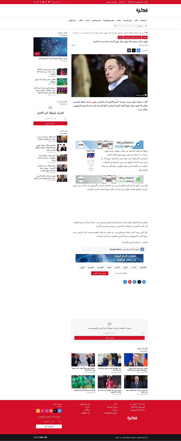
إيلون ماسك (91, 102)
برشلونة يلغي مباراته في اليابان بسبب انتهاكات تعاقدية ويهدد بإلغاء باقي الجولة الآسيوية (44, 90)
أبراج (87, 20)
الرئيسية (143, 20)
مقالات (80, 20)
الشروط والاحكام (138, 407)
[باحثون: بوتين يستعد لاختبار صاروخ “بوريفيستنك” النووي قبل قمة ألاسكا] (136, 359)
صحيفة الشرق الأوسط (132, 37)
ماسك (125, 267)
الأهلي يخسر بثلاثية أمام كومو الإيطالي (84, 390)
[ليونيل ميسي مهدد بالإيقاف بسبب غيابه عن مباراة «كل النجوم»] (109, 381)
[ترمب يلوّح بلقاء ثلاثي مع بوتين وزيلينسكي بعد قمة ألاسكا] (109, 359)
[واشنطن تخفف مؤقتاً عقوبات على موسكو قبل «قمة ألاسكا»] (83, 359)
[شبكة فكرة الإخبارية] (142, 10)
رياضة (119, 20)
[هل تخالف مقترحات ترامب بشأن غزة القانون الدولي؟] (62, 139)
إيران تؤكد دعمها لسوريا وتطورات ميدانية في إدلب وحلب (46, 158)
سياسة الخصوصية (137, 410)
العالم (130, 33)
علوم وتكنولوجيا (108, 20)
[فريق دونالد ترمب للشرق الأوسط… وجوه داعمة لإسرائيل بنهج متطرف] (62, 168)
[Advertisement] (71, 10)
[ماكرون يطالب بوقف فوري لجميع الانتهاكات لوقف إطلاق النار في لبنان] (62, 147)
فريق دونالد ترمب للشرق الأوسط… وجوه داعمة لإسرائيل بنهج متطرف (46, 168)
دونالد (109, 267)
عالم (136, 20)
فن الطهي (72, 20)
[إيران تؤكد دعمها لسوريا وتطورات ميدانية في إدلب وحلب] (62, 157)
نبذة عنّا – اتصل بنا (137, 404)
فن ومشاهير (96, 20)
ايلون (82, 267)
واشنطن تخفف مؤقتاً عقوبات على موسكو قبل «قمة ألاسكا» (95, 2)
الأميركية (100, 267)
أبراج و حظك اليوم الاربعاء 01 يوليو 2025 (53, 58)
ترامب (133, 267)
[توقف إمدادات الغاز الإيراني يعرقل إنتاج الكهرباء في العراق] (62, 178)
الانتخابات (142, 267)
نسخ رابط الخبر (100, 273)
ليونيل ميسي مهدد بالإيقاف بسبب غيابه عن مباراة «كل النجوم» (46, 71)
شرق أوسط (128, 20)
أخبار (120, 37)
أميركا (117, 267)
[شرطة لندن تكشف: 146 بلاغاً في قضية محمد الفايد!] (136, 381)
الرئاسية (90, 267)
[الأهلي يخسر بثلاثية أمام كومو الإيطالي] (83, 381)
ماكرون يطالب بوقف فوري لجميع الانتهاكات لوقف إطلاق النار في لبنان (45, 147)
